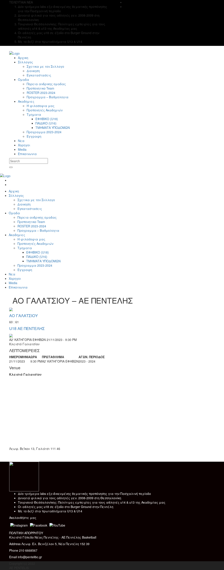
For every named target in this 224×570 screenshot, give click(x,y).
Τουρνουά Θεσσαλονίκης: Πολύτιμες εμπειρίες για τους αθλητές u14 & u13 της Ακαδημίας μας (91, 502)
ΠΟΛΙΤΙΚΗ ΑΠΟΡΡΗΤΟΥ (26, 533)
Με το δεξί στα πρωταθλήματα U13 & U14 (50, 511)
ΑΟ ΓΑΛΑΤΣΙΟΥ (23, 315)
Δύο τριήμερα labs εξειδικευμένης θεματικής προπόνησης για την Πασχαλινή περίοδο (84, 493)
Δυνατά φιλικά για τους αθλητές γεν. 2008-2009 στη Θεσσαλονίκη (69, 498)
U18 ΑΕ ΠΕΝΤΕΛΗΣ (27, 328)
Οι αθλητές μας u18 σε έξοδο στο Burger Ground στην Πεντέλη (65, 506)
